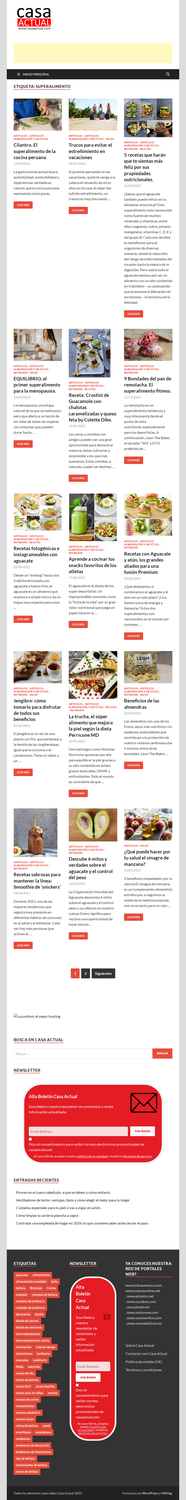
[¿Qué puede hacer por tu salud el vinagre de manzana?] (148, 824)
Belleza (111, 707)
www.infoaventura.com (143, 1285)
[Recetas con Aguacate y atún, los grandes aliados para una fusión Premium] (148, 514)
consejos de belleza (44, 1294)
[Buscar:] (93, 1053)
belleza (20, 1288)
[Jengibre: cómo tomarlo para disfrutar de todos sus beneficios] (38, 667)
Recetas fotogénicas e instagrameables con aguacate (36, 554)
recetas (53, 1393)
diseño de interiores (29, 1327)
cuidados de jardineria (30, 1307)
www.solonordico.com (144, 1318)
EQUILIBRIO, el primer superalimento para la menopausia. (37, 385)
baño (54, 1281)
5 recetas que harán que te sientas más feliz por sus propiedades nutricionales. (145, 167)
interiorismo (24, 1353)
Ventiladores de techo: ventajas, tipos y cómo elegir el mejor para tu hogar (73, 1200)
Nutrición (131, 149)
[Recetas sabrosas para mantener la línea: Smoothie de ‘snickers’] (38, 832)
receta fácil (23, 1386)
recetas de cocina (27, 1399)
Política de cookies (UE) (144, 1361)
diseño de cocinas (27, 1321)
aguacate (22, 1275)
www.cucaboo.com (141, 1301)
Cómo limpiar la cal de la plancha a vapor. (47, 1215)
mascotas (22, 1360)
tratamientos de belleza (31, 1465)
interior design (45, 1347)
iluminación (23, 1347)
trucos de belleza (27, 1471)
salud (46, 1425)
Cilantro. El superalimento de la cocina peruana (35, 151)
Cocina (51, 1288)
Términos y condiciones (144, 1370)
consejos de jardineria (30, 1301)
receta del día (25, 1373)
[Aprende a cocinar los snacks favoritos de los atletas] (93, 517)
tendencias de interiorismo (33, 1452)
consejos (21, 1294)
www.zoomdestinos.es (144, 1323)
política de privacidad (92, 1156)
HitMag (166, 1493)
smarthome (23, 1432)
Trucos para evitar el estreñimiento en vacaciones (90, 151)
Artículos (20, 135)
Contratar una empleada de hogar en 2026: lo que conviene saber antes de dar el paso (82, 1223)
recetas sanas (25, 1419)
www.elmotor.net (140, 1296)
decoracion (23, 1314)
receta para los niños (29, 1393)
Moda (19, 1366)
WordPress (150, 1493)
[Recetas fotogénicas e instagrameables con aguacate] (38, 512)
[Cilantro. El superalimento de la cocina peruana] (38, 115)
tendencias (23, 1439)
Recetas (145, 149)
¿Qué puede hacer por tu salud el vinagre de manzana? (147, 858)
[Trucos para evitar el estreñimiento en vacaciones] (93, 115)
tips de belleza (25, 1458)
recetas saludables (28, 1412)
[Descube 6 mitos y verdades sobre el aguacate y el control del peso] (93, 824)
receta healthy (45, 1386)
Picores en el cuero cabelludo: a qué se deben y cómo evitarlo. (63, 1192)
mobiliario (40, 1360)
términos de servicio (137, 1156)
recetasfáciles (25, 1406)
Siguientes (103, 973)
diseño (39, 1314)
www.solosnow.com (142, 1312)
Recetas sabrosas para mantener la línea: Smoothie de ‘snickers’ (37, 880)
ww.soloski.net (138, 1307)
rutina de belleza (27, 1425)
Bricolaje (36, 1288)
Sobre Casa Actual (140, 1345)
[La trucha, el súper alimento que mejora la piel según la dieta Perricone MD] (93, 675)
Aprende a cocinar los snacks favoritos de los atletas (92, 565)
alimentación (41, 1275)
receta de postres (27, 1380)
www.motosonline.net (142, 1290)
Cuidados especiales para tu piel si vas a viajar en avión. (58, 1208)
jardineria (43, 1353)
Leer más (21, 204)
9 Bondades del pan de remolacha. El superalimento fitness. (147, 385)
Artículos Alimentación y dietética (31, 137)
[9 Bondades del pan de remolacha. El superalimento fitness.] (148, 345)
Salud (110, 139)
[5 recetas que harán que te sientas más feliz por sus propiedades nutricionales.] (148, 118)
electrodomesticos (28, 1334)
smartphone (43, 1432)
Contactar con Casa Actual (146, 1353)
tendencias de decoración (32, 1445)
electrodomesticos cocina (32, 1340)
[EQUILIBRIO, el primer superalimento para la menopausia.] (38, 345)
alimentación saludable (31, 1281)
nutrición (34, 1366)
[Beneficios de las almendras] (148, 667)
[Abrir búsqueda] (167, 74)
